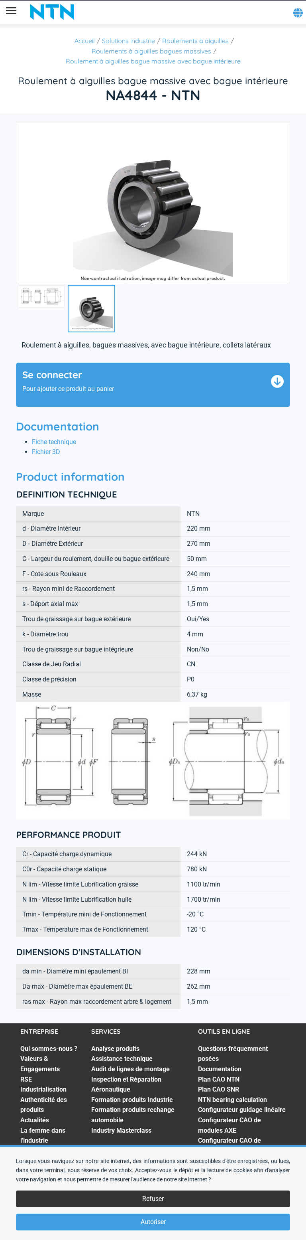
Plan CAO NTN (218, 1079)
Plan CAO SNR (218, 1089)
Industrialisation (43, 1089)
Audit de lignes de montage (130, 1069)
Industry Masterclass (121, 1130)
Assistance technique (122, 1058)
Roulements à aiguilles (195, 41)
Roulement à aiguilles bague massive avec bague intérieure (153, 61)
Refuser (153, 1198)
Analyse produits (115, 1048)
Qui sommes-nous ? (48, 1048)
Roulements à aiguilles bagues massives (151, 51)
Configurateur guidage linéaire (242, 1110)
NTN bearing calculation (232, 1100)
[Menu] (11, 12)
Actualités (34, 1120)
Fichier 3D (46, 452)
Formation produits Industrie (132, 1100)
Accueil (85, 41)
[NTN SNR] (52, 12)
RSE (26, 1079)
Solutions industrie (128, 41)
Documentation (219, 1069)
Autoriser (153, 1222)
